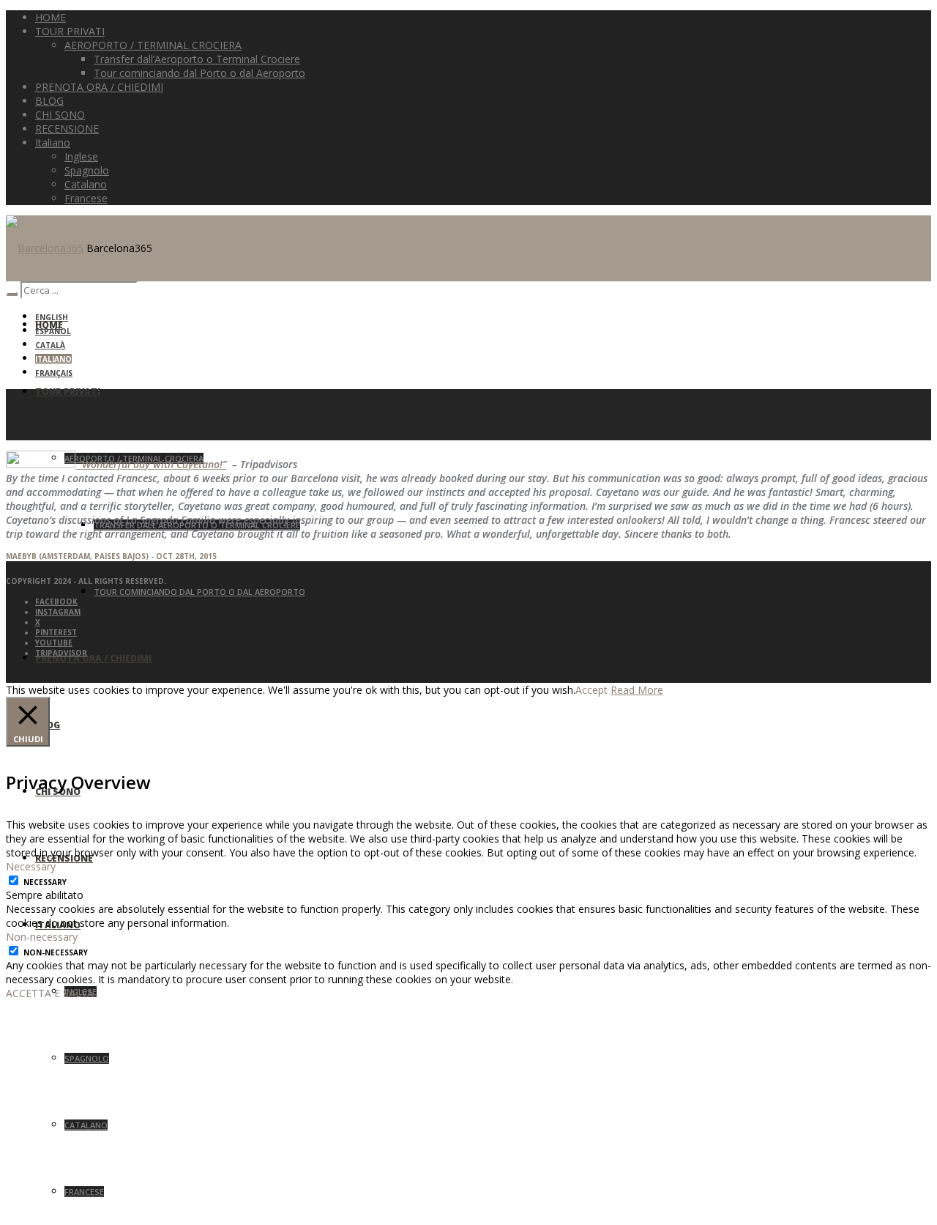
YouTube (53, 642)
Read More (637, 690)
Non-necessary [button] (42, 937)
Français (53, 373)
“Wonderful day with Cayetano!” (150, 464)
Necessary (45, 882)
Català (50, 345)
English (51, 317)
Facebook (56, 601)
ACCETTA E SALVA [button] (50, 993)
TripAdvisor (61, 653)
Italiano (53, 359)
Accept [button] (591, 690)
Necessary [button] (31, 866)
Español (53, 331)
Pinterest (56, 632)
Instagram (58, 612)
